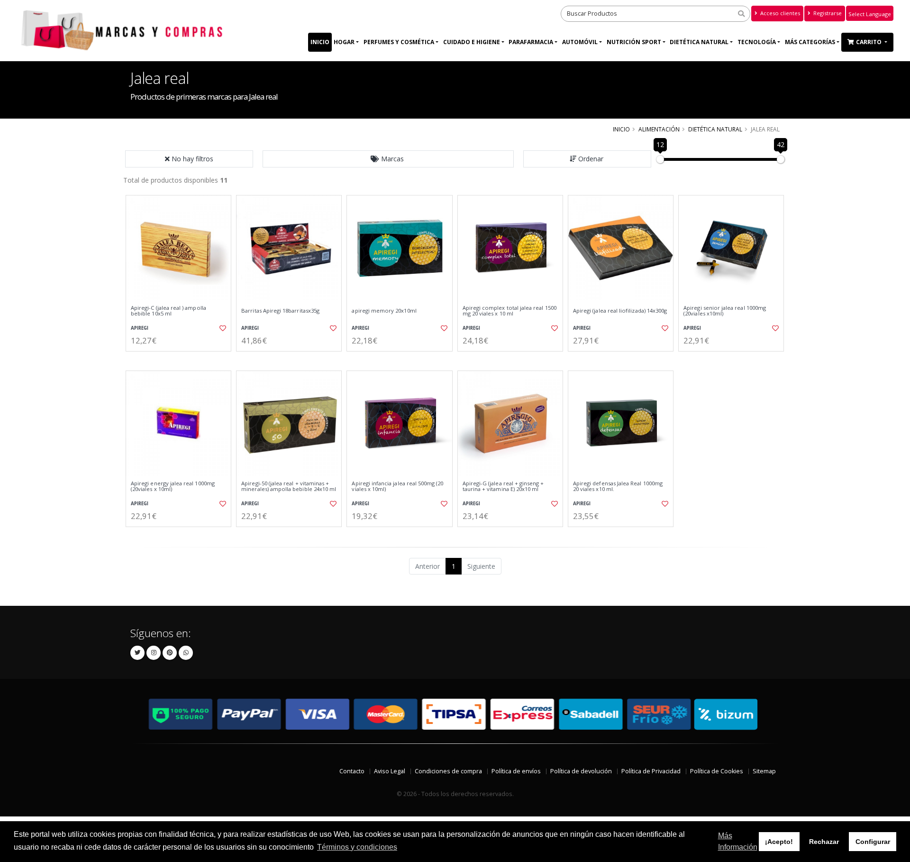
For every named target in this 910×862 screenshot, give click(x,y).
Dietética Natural (699, 42)
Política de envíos (516, 771)
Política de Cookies (716, 771)
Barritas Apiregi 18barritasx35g (280, 311)
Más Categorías (810, 42)
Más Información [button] (737, 841)
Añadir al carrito (181, 359)
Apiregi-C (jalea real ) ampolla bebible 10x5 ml (168, 311)
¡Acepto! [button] (779, 841)
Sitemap (764, 771)
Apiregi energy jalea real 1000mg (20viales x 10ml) (173, 486)
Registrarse (827, 13)
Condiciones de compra (448, 771)
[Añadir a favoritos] (222, 328)
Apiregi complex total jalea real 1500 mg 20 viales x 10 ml (509, 311)
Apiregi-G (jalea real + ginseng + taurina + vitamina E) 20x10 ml (503, 486)
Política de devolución (581, 771)
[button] (388, 158)
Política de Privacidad (651, 771)
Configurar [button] (872, 841)
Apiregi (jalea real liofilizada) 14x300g (620, 311)
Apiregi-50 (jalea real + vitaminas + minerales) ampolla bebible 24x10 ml (288, 486)
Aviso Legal (389, 771)
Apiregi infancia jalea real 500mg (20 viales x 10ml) (397, 486)
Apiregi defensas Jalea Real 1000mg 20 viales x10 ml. (618, 486)
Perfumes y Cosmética (399, 42)
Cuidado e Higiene (471, 42)
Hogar (344, 42)
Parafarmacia (531, 42)
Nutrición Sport (634, 42)
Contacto (351, 771)
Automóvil (580, 42)
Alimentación (659, 129)
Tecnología (756, 42)
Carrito (869, 42)
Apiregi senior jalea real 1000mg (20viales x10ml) (724, 311)
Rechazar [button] (824, 841)
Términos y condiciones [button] (357, 847)
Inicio (319, 42)
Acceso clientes (779, 13)
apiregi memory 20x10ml (384, 311)
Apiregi (139, 328)
